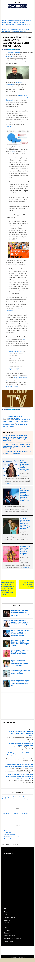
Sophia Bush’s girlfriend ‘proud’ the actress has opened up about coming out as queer (20, 613)
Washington (10, 56)
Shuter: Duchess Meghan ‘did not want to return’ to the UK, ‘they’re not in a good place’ (20, 733)
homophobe (11, 423)
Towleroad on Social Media (12, 837)
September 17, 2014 (15, 369)
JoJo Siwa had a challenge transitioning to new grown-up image (20, 671)
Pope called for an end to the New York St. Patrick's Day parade (17, 98)
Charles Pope (24, 421)
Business (10, 416)
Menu (18, 2)
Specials (6, 923)
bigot (28, 419)
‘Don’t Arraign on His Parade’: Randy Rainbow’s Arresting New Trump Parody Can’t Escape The (17, 446)
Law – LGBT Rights (10, 917)
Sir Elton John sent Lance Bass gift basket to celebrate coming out (25, 551)
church (5, 423)
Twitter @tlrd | (6, 813)
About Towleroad (9, 834)
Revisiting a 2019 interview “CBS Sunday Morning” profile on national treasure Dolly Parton (20, 755)
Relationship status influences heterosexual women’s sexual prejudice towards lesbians (20, 662)
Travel (6, 912)
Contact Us (7, 832)
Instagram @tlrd (24, 813)
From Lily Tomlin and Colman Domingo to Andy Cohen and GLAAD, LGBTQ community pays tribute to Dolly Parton (19, 776)
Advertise (7, 830)
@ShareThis (20, 351)
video (17, 424)
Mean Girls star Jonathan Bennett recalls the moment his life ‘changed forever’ (25, 523)
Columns (7, 920)
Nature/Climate (8, 418)
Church (14, 151)
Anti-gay (23, 419)
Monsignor (19, 423)
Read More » (8, 483)
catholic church (14, 421)
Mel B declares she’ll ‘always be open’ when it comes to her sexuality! (25, 466)
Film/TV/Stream (18, 416)
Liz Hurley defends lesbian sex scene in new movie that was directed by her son (20, 682)
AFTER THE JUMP (12, 386)
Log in (23, 957)
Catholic (8, 126)
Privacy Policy (8, 839)
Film (5, 915)
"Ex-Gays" (17, 419)
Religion (16, 418)
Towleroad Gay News (17, 6)
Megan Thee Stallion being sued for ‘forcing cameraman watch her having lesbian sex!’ (25, 494)
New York (26, 423)
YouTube (5, 426)
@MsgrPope (12, 351)
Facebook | (15, 813)
